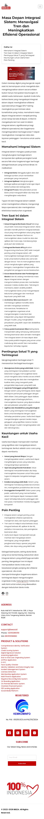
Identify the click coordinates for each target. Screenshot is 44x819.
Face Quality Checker (9, 665)
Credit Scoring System (10, 650)
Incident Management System (13, 669)
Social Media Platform (9, 691)
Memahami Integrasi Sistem (15, 51)
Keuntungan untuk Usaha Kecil (16, 58)
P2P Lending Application (10, 688)
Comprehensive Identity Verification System (15, 647)
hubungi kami (22, 581)
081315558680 (11, 636)
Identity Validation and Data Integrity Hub (17, 667)
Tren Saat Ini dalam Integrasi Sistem (18, 53)
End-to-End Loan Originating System (15, 657)
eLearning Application (9, 655)
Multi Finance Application (11, 676)
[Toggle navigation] (40, 6)
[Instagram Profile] (7, 593)
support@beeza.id (9, 629)
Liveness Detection (8, 672)
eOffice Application (8, 660)
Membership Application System (14, 674)
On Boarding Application (10, 681)
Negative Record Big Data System (14, 679)
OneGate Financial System (11, 686)
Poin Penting (9, 60)
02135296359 (13, 633)
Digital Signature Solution (11, 653)
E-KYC (3, 662)
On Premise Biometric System (13, 684)
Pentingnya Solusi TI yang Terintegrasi (19, 55)
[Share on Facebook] (3, 593)
